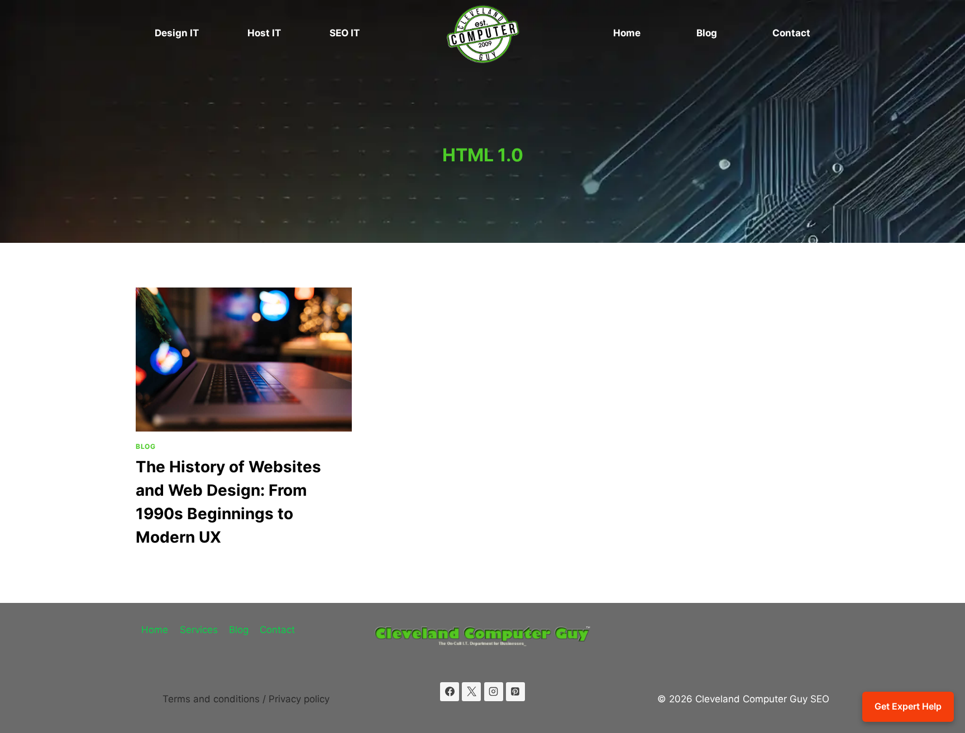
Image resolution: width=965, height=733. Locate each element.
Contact (791, 33)
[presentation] (244, 360)
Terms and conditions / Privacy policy (246, 699)
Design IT (177, 33)
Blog (706, 33)
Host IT (264, 33)
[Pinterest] (515, 691)
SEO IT (344, 33)
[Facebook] (449, 691)
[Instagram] (493, 691)
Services (199, 629)
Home (627, 33)
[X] (471, 691)
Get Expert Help (908, 706)
